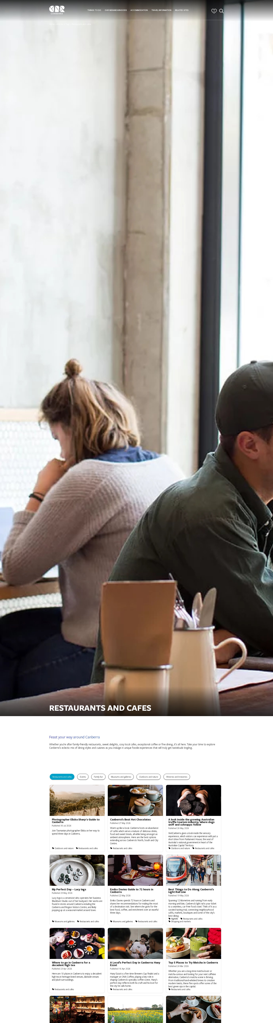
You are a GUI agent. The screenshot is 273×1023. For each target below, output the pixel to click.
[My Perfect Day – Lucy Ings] (77, 890)
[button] (94, 10)
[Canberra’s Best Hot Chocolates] (135, 818)
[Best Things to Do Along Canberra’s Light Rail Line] (193, 890)
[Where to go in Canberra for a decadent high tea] (77, 960)
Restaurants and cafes (62, 776)
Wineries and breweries (176, 776)
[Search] (221, 11)
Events (83, 776)
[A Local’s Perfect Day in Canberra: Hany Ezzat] (135, 960)
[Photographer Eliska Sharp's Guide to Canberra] (77, 818)
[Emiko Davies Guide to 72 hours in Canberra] (135, 890)
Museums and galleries (121, 776)
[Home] (57, 9)
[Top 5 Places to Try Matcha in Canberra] (193, 960)
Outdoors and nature (148, 776)
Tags (68, 24)
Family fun (98, 776)
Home (52, 24)
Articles (60, 24)
